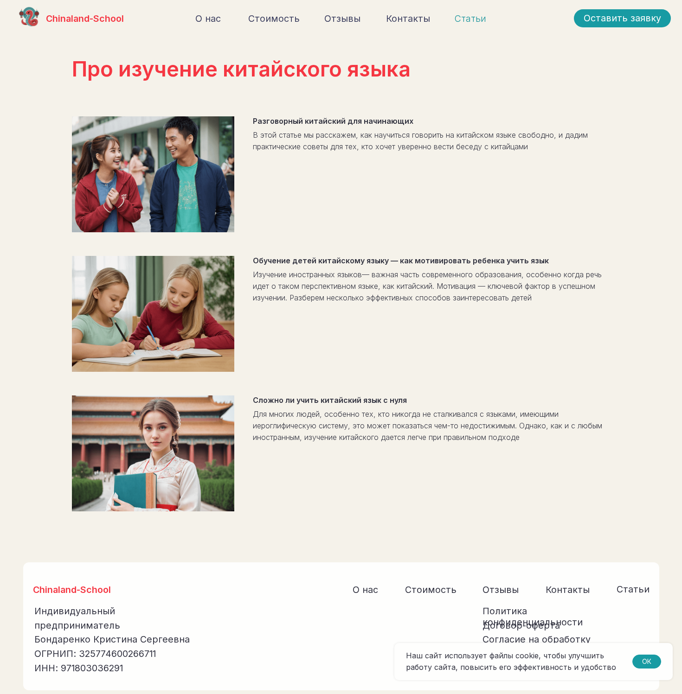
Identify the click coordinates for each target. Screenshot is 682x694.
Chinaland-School (85, 18)
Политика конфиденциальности (533, 616)
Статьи (470, 18)
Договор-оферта (521, 625)
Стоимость (274, 18)
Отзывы (342, 18)
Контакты (408, 18)
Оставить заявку (622, 18)
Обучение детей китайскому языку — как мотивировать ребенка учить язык (401, 260)
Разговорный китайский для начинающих (333, 121)
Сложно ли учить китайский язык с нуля (330, 400)
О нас (208, 18)
